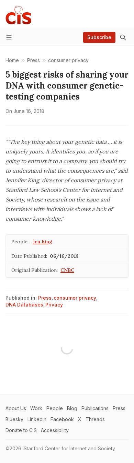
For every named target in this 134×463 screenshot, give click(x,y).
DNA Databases (24, 305)
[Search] (123, 37)
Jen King (42, 242)
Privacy (54, 305)
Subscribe (99, 37)
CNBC (67, 270)
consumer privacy (75, 298)
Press (45, 298)
